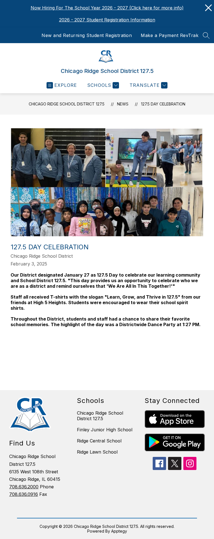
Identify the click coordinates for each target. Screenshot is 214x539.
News (122, 104)
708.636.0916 (23, 494)
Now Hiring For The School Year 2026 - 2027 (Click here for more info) (107, 8)
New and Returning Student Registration (87, 35)
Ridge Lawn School (97, 452)
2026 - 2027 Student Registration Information (107, 20)
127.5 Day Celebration (163, 104)
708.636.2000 (23, 486)
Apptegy (119, 531)
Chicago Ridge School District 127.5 (66, 104)
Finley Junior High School (104, 429)
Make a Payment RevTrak (169, 35)
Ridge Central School (99, 441)
